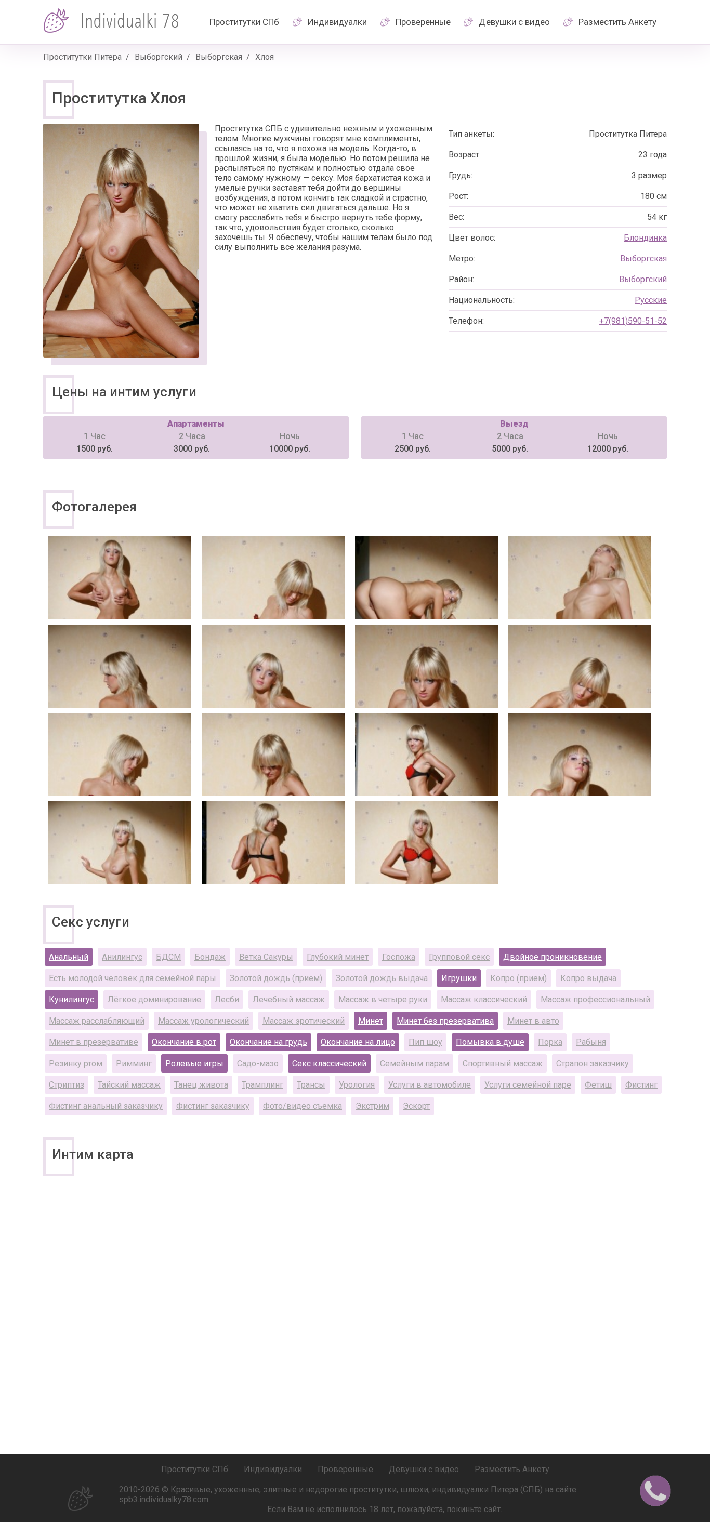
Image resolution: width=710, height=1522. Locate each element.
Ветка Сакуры (266, 957)
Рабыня (591, 1042)
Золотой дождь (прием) (276, 978)
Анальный (68, 957)
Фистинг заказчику (212, 1106)
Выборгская (218, 57)
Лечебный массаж (289, 999)
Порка (550, 1042)
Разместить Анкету (617, 22)
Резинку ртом (75, 1063)
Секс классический (329, 1063)
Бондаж (210, 957)
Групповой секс (459, 957)
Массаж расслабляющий (96, 1021)
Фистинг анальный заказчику (106, 1106)
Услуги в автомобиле (429, 1085)
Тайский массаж (129, 1085)
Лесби (227, 999)
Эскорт (416, 1106)
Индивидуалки (337, 22)
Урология (357, 1085)
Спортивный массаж (503, 1063)
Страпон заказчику (592, 1063)
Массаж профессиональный (595, 999)
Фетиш (598, 1085)
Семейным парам (414, 1063)
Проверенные (423, 22)
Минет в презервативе (93, 1042)
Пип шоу (425, 1042)
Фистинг (641, 1085)
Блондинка (645, 238)
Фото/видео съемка (302, 1106)
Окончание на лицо (358, 1042)
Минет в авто (533, 1021)
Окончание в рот (184, 1042)
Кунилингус (71, 999)
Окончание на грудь (268, 1042)
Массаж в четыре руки (382, 999)
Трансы (311, 1085)
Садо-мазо (258, 1063)
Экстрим (372, 1106)
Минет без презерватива (445, 1021)
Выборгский (158, 57)
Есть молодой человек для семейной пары (132, 978)
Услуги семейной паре (527, 1085)
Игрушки (459, 978)
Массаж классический (484, 999)
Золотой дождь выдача (382, 978)
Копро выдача (588, 978)
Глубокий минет (338, 957)
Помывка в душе (490, 1042)
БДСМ (168, 957)
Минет (370, 1021)
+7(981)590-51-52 (633, 321)
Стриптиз (66, 1085)
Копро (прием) (518, 978)
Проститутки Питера (82, 57)
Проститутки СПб (244, 22)
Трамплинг (262, 1085)
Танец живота (201, 1085)
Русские (651, 300)
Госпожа (398, 957)
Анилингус (122, 957)
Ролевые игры (194, 1063)
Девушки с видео (514, 22)
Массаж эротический (303, 1021)
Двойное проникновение (552, 957)
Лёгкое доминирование (154, 999)
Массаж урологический (203, 1021)
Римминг (134, 1063)
